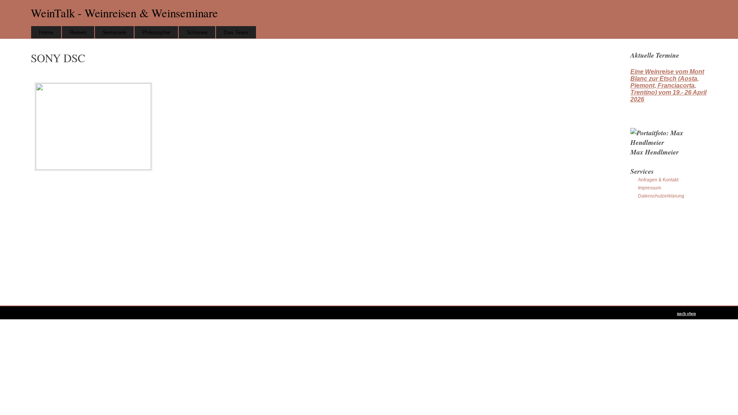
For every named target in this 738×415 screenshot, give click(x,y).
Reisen (78, 32)
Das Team (236, 32)
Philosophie (156, 32)
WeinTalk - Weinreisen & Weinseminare (124, 13)
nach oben (686, 313)
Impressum (649, 188)
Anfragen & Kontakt (658, 180)
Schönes (197, 32)
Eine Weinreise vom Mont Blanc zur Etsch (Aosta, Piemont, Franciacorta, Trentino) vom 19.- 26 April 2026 (668, 85)
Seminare (114, 32)
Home (46, 32)
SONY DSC (58, 57)
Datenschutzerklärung (661, 196)
